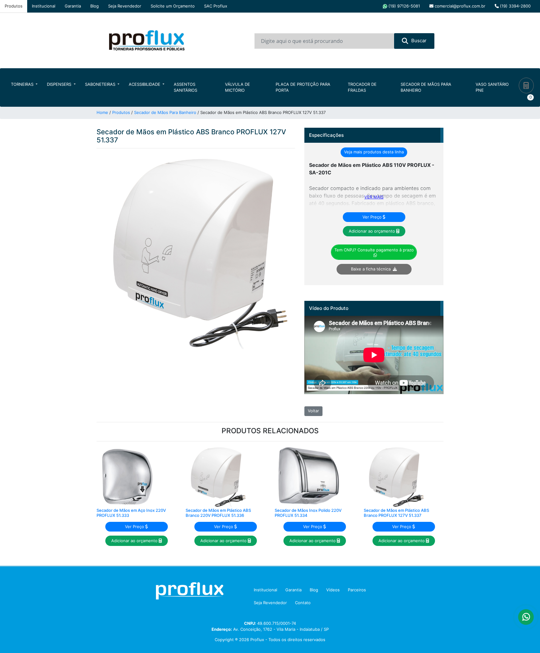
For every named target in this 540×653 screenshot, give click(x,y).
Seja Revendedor (124, 5)
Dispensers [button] (59, 84)
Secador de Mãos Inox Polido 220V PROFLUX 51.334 (308, 513)
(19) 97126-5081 (403, 5)
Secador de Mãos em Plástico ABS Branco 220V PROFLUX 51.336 (218, 513)
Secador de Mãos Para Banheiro (426, 87)
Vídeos (333, 589)
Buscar (419, 41)
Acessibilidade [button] (145, 84)
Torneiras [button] (23, 84)
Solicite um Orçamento (173, 5)
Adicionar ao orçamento (372, 231)
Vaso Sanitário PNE (492, 87)
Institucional (43, 5)
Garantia (73, 5)
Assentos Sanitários (185, 87)
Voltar (313, 410)
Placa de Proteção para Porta (303, 87)
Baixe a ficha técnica (371, 268)
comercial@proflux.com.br (459, 5)
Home (102, 112)
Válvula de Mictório (237, 87)
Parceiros (357, 589)
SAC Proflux (215, 5)
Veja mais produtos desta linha (374, 151)
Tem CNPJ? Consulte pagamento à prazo (374, 249)
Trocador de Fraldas (362, 87)
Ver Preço (372, 216)
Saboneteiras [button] (101, 84)
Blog (94, 5)
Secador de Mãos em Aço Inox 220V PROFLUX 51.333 (131, 513)
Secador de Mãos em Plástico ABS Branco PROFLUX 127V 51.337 (396, 513)
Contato (303, 602)
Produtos (13, 5)
